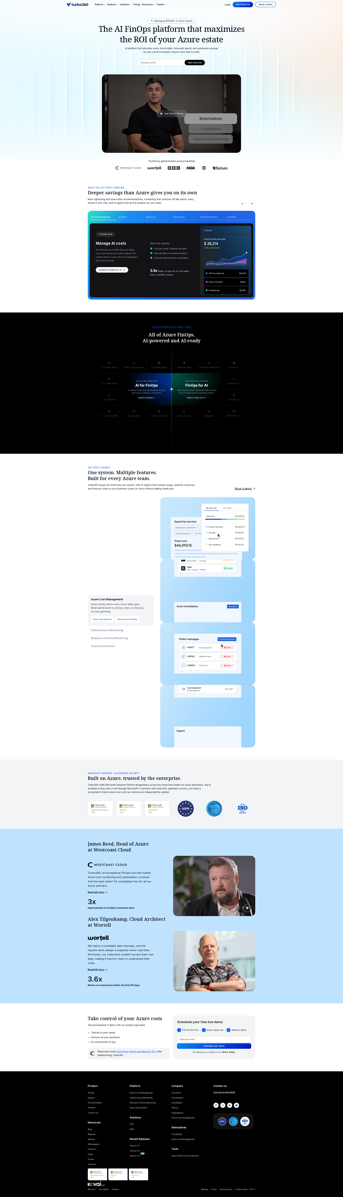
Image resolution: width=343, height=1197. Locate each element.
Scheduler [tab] (231, 217)
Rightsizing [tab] (150, 217)
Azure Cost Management (107, 599)
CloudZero (176, 1092)
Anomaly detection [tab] (208, 217)
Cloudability (177, 1102)
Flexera (175, 1107)
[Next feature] (251, 203)
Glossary (92, 1164)
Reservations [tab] (179, 217)
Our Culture (104, 1189)
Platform (99, 4)
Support (91, 1097)
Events (91, 1159)
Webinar (91, 1134)
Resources (147, 4)
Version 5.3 (135, 1155)
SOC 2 (252, 1189)
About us (92, 1189)
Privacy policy (226, 1189)
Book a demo (265, 4)
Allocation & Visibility (127, 619)
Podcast (92, 1149)
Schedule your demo (214, 1046)
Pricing (136, 4)
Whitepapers (94, 1144)
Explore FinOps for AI (110, 269)
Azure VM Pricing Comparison (185, 1155)
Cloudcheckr (177, 1097)
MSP (132, 1129)
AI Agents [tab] (122, 217)
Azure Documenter (103, 646)
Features (111, 4)
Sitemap (204, 1189)
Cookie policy (241, 1189)
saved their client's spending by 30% (136, 1051)
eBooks (91, 1139)
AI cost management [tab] (100, 217)
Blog (90, 1129)
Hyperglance (177, 1112)
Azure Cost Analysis (102, 619)
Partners (92, 1107)
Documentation (95, 1102)
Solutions (124, 4)
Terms (214, 1189)
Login (227, 4)
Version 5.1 (134, 1145)
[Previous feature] (242, 203)
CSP (132, 1124)
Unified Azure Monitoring (107, 630)
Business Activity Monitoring (109, 638)
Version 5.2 (135, 1150)
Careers (115, 1189)
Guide (90, 1154)
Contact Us (93, 1112)
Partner (160, 4)
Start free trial (243, 4)
